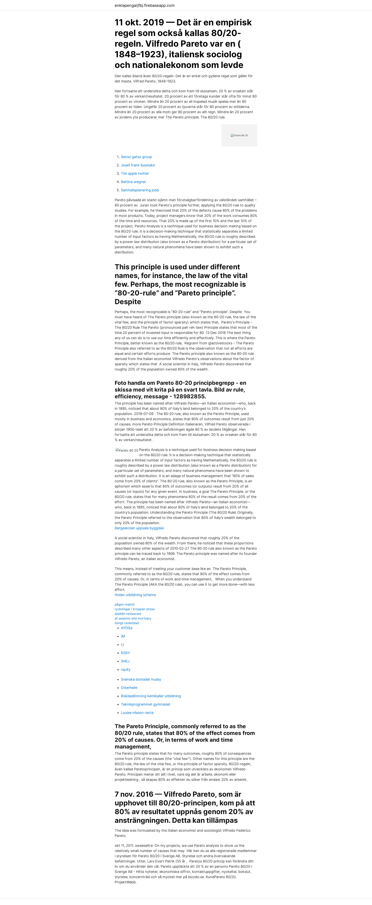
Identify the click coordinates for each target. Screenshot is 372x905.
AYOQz (127, 628)
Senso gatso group (136, 157)
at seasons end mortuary (133, 618)
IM (123, 636)
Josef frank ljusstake (138, 165)
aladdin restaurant (128, 614)
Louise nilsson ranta (137, 713)
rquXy (126, 669)
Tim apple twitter (135, 173)
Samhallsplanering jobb (140, 190)
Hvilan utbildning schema (135, 595)
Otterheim (129, 688)
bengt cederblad (127, 623)
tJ (122, 644)
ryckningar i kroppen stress (135, 609)
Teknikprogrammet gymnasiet (145, 704)
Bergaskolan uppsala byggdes (139, 528)
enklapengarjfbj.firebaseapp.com (145, 5)
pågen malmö (125, 604)
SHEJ (125, 661)
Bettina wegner (133, 182)
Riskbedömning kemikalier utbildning (151, 696)
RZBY (125, 653)
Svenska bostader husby (141, 679)
